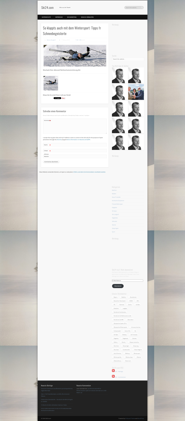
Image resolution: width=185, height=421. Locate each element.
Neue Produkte (116, 197)
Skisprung (135, 346)
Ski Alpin (116, 334)
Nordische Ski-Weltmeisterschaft (122, 316)
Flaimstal (121, 304)
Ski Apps (114, 211)
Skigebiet (116, 338)
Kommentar (47, 120)
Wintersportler (118, 357)
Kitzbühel (116, 308)
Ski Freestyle (134, 334)
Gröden (138, 304)
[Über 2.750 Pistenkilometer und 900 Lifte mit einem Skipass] (136, 92)
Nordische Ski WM (118, 319)
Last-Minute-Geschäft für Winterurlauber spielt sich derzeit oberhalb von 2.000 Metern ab (91, 390)
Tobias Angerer (138, 349)
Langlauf (125, 308)
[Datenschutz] (136, 75)
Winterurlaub (129, 357)
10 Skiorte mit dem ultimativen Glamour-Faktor (54, 405)
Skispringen (115, 228)
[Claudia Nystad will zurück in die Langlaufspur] (136, 142)
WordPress (141, 418)
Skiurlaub (116, 349)
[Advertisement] (126, 38)
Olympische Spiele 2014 (120, 323)
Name (47, 145)
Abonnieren (117, 286)
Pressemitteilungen (117, 204)
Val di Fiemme (117, 353)
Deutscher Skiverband (119, 301)
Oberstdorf (130, 319)
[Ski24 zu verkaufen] (120, 92)
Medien (114, 194)
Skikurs (116, 342)
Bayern (115, 297)
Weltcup (127, 353)
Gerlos (130, 304)
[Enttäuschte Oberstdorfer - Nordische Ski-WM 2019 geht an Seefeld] (120, 109)
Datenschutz (46, 17)
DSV (138, 301)
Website (46, 156)
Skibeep (124, 334)
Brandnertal (133, 297)
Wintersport (137, 353)
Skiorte (114, 225)
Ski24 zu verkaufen (87, 17)
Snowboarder (126, 349)
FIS (114, 304)
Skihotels (114, 221)
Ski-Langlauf (115, 214)
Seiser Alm (127, 331)
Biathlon (114, 190)
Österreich (128, 361)
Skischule (116, 346)
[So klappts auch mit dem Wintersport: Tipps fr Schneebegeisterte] (75, 55)
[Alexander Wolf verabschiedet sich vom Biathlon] (120, 142)
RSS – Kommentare (120, 377)
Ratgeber (114, 207)
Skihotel (134, 338)
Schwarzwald (117, 331)
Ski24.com (47, 7)
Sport (113, 232)
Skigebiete (115, 218)
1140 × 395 (78, 40)
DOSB (131, 301)
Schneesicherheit (135, 327)
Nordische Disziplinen (118, 200)
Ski (135, 331)
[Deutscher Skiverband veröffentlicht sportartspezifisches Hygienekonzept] (120, 75)
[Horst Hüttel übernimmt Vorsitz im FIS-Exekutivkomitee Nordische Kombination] (120, 126)
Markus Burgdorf (51, 40)
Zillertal (139, 357)
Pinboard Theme (130, 418)
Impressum (59, 17)
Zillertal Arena (117, 361)
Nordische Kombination (120, 312)
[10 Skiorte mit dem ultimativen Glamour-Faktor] (136, 109)
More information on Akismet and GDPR (78, 139)
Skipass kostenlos (134, 342)
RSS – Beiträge (119, 371)
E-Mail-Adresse (47, 152)
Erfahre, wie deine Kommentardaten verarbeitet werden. (89, 172)
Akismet (59, 139)
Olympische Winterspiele (120, 327)
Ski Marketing (71, 17)
